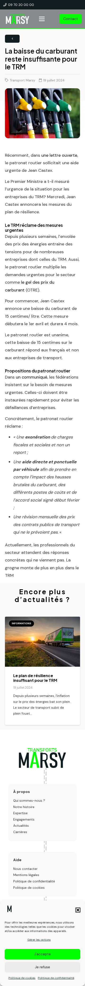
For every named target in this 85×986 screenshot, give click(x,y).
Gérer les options (39, 940)
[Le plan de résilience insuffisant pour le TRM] (42, 671)
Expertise (20, 813)
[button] (78, 910)
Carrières (20, 832)
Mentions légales (26, 875)
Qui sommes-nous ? (29, 800)
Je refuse (42, 967)
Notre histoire (23, 807)
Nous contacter (25, 869)
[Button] (12, 39)
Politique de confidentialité (56, 978)
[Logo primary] (42, 758)
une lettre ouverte (59, 155)
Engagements (23, 819)
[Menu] (41, 19)
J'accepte (42, 954)
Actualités (21, 825)
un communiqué (31, 377)
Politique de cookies (21, 978)
